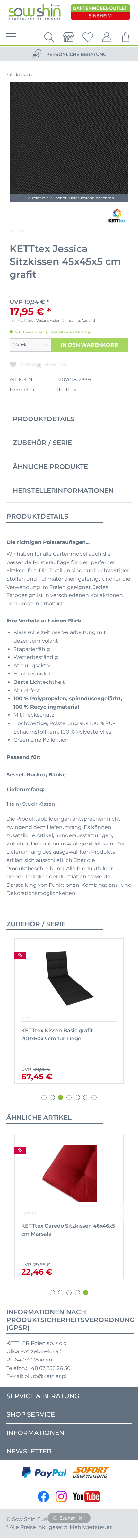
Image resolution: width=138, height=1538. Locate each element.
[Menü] (9, 37)
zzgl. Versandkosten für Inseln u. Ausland (61, 321)
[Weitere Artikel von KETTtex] (116, 216)
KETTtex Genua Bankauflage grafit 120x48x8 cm (67, 1034)
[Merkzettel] (88, 37)
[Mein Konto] (107, 37)
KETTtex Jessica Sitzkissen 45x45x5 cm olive (63, 1230)
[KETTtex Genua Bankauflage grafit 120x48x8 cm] (69, 978)
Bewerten (55, 364)
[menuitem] (9, 37)
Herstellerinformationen (63, 490)
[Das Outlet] (100, 12)
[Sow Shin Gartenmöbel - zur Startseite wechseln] (34, 12)
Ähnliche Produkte (50, 467)
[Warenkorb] (126, 37)
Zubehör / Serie (42, 443)
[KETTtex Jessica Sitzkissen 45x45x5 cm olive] (65, 1173)
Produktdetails (44, 419)
